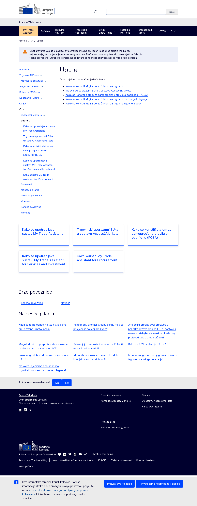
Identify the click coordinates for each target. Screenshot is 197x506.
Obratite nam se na (102, 454)
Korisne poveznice (32, 302)
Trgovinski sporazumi (81, 31)
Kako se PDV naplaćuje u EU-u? (147, 344)
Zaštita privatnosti (121, 460)
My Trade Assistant (28, 31)
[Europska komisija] (42, 9)
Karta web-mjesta (152, 406)
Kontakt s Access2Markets (116, 400)
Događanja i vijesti (145, 31)
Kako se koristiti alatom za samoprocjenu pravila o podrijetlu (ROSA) (106, 94)
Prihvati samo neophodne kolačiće (159, 483)
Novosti (65, 302)
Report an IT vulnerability (33, 460)
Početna (45, 31)
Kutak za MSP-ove (125, 31)
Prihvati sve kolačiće (119, 483)
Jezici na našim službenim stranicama (72, 460)
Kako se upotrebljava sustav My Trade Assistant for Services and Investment (43, 260)
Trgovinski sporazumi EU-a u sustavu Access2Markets (98, 90)
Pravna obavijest (145, 460)
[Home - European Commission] (39, 446)
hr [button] (100, 11)
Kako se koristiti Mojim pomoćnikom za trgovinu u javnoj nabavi (103, 103)
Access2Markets (28, 395)
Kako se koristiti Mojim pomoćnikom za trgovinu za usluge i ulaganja (106, 99)
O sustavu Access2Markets (157, 400)
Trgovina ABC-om (59, 31)
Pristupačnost (26, 466)
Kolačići (102, 460)
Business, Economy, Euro (115, 427)
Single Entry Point (105, 31)
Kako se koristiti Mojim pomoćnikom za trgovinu (94, 86)
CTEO (163, 31)
